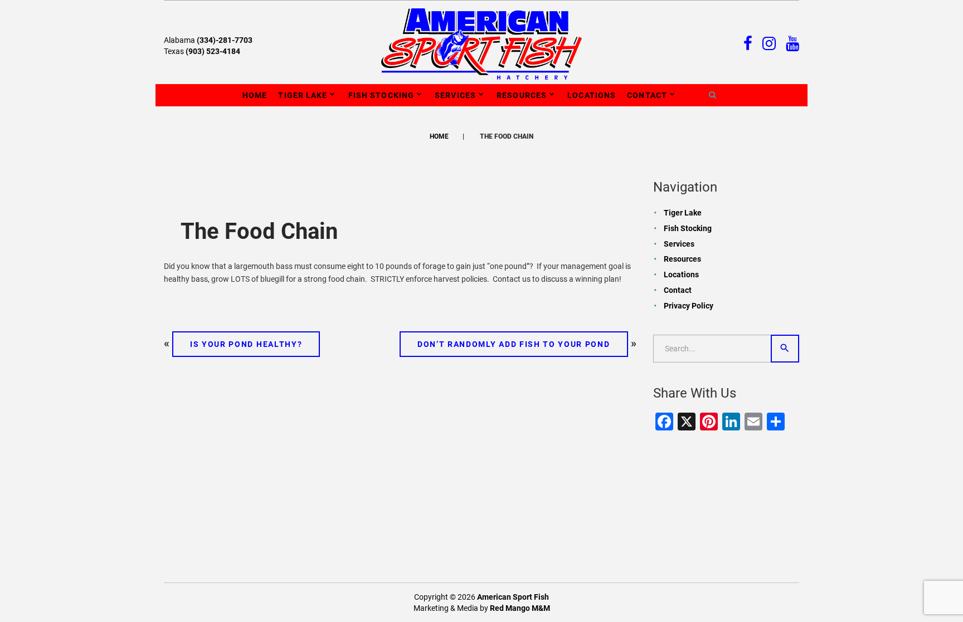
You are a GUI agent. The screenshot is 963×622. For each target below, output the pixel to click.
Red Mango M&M (520, 608)
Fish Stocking (381, 95)
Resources (522, 95)
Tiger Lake (302, 95)
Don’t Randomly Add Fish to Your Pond (513, 344)
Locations (591, 95)
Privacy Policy (688, 305)
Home (254, 95)
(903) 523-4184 (213, 51)
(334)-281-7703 (224, 40)
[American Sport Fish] (481, 43)
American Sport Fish (513, 596)
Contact (647, 95)
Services (455, 95)
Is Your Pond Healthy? (246, 344)
